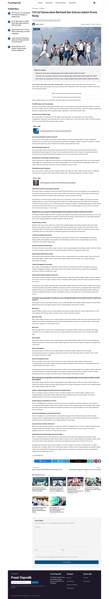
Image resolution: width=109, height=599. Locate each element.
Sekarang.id (86, 581)
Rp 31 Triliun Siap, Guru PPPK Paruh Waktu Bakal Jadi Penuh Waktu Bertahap (20, 23)
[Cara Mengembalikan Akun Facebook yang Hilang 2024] (36, 133)
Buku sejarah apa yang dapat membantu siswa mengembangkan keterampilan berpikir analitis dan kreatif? (67, 79)
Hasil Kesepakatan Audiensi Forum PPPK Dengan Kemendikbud (58, 183)
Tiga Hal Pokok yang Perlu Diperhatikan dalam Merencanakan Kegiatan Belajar (39, 510)
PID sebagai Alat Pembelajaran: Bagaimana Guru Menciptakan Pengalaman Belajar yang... (57, 510)
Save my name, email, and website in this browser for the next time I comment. (57, 557)
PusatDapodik (14, 3)
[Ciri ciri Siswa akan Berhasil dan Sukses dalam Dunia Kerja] (66, 65)
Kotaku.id (85, 578)
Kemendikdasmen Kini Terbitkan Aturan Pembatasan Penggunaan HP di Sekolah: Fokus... (75, 490)
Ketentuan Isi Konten (60, 3)
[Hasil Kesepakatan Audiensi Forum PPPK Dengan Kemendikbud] (36, 185)
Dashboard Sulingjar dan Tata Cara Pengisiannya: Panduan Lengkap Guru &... (57, 489)
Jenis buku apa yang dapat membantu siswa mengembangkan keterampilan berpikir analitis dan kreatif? (66, 76)
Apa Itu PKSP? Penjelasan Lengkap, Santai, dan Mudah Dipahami (93, 489)
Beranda (40, 3)
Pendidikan (36, 29)
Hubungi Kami (72, 3)
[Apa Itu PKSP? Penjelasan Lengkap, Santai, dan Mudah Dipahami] (93, 486)
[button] (99, 461)
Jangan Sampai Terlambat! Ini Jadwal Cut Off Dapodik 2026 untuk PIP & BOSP (20, 40)
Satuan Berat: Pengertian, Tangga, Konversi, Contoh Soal (85, 469)
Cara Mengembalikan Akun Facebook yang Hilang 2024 (55, 131)
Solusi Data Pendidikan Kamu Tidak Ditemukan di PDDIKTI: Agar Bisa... (39, 489)
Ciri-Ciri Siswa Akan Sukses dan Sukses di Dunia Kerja (46, 20)
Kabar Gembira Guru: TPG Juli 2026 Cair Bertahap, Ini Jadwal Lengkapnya (21, 31)
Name (37, 550)
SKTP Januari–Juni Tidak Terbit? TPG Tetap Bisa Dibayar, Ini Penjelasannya (21, 14)
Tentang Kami (49, 3)
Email (63, 550)
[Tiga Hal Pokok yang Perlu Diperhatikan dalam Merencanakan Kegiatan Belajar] (40, 505)
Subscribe (35, 582)
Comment (38, 527)
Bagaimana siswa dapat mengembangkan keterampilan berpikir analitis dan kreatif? (60, 73)
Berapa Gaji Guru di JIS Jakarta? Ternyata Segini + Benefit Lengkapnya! (19, 48)
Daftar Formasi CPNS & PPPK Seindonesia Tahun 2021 (47, 469)
